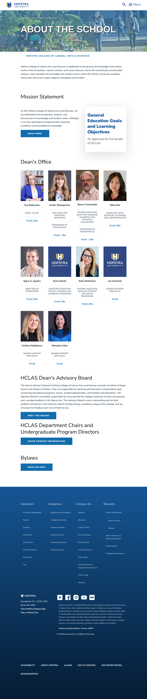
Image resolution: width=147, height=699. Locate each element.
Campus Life (83, 504)
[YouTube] (84, 599)
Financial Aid (27, 557)
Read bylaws (36, 467)
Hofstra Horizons (114, 521)
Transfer (26, 520)
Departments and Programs (61, 513)
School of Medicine (30, 550)
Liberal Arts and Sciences (39, 18)
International (27, 535)
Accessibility (28, 665)
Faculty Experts (111, 546)
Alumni (68, 665)
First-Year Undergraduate (32, 513)
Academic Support (57, 535)
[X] (59, 599)
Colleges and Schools (58, 520)
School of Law (28, 542)
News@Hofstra (29, 674)
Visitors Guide (83, 575)
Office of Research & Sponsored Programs (113, 537)
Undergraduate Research (115, 553)
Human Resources (85, 550)
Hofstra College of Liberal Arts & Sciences (58, 56)
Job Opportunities (111, 665)
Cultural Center (83, 527)
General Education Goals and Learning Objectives (104, 123)
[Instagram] (75, 599)
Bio (36, 220)
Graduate (26, 527)
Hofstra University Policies (69, 628)
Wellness (81, 583)
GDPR (90, 628)
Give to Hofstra (87, 665)
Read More (35, 133)
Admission (27, 504)
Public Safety (83, 557)
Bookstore (82, 520)
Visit (24, 565)
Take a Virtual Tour (29, 612)
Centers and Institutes (114, 513)
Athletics (81, 513)
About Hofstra (49, 665)
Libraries (111, 528)
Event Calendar (83, 542)
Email (29, 220)
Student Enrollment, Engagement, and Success (87, 566)
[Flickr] (92, 599)
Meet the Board (38, 415)
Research (109, 504)
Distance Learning (57, 550)
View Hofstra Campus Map (33, 608)
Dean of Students (84, 535)
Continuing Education (58, 542)
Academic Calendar (58, 527)
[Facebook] (67, 599)
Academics (55, 504)
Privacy (84, 628)
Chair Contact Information (46, 441)
